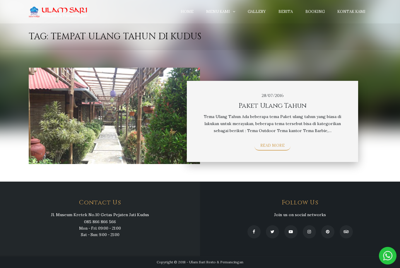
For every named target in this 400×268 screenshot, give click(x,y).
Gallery (257, 11)
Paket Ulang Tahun (273, 106)
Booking (315, 11)
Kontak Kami (351, 11)
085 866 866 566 (100, 221)
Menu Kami (218, 11)
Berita (285, 11)
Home (187, 11)
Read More (272, 145)
